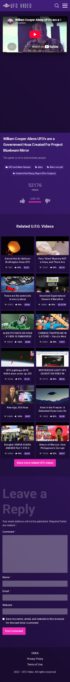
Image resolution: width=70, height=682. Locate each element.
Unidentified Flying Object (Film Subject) (35, 173)
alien (40, 167)
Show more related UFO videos (35, 462)
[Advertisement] (35, 92)
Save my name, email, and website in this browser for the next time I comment (35, 620)
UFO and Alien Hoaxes (19, 167)
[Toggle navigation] (65, 6)
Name (6, 577)
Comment (9, 531)
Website (7, 605)
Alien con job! (56, 167)
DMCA (35, 653)
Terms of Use (35, 664)
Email (6, 591)
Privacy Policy (35, 658)
